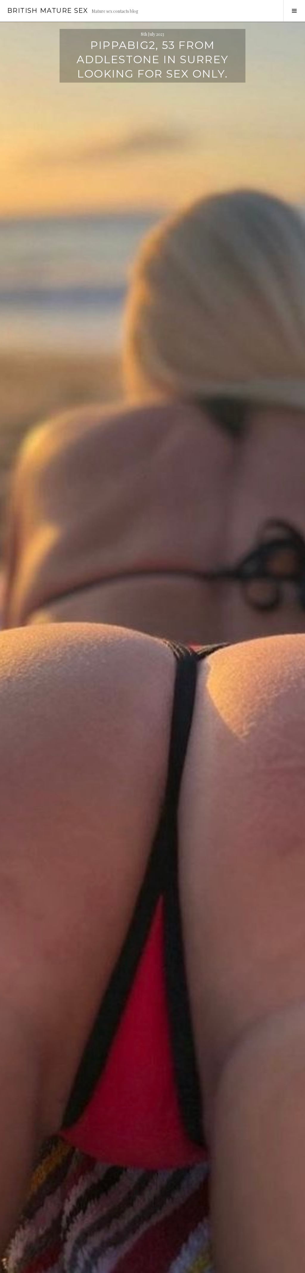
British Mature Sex (47, 11)
